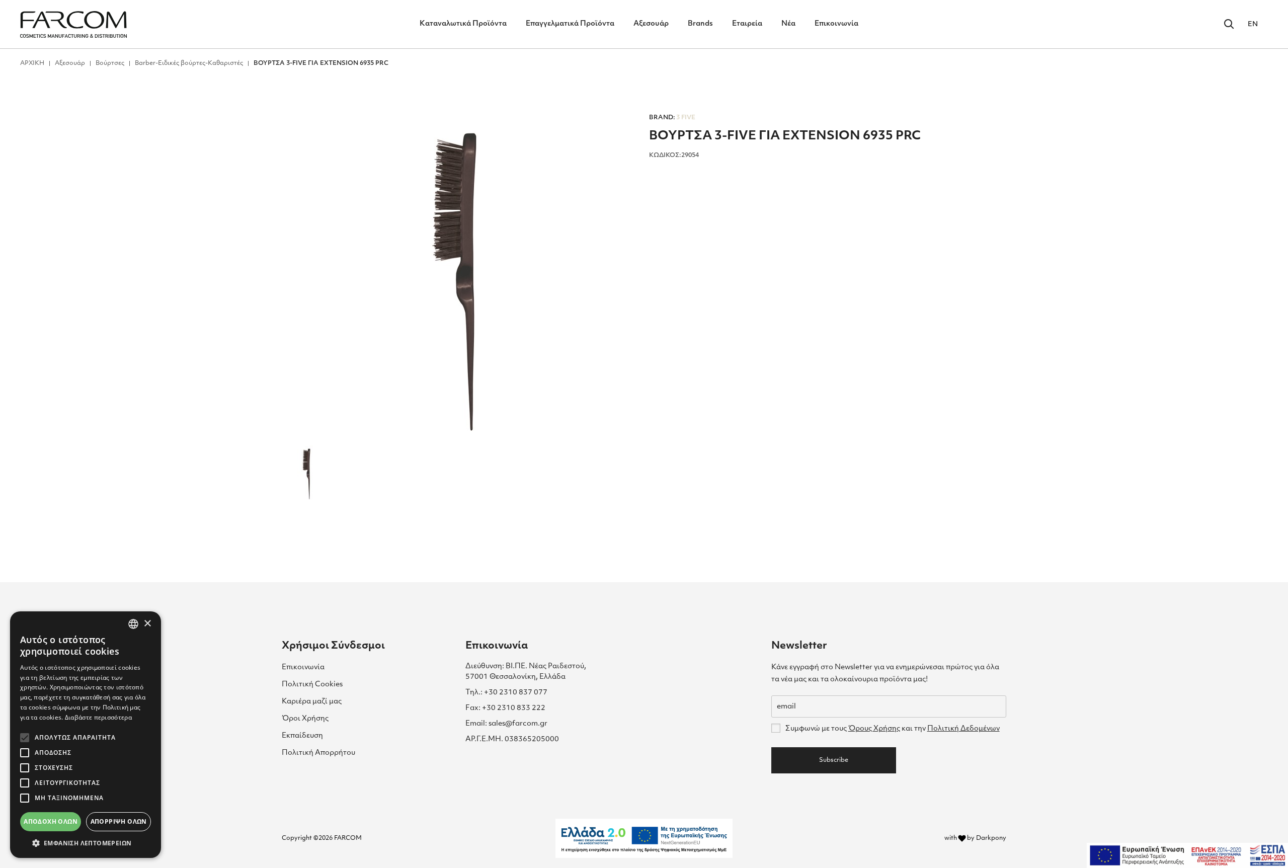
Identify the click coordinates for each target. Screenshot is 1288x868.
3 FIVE (672, 118)
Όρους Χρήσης (874, 729)
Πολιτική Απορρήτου (318, 753)
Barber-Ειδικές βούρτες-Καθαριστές (189, 63)
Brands (700, 24)
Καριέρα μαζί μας (312, 701)
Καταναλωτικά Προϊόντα (463, 24)
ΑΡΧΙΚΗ (32, 63)
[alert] (85, 734)
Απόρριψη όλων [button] (119, 821)
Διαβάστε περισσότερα (98, 717)
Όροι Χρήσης (305, 719)
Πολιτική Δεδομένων (963, 729)
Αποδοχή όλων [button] (50, 821)
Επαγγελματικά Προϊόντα (570, 24)
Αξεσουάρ (651, 24)
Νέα (788, 24)
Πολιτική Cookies (312, 684)
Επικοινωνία (836, 24)
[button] (85, 843)
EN (1253, 24)
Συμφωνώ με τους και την (892, 729)
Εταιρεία (747, 24)
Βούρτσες (110, 63)
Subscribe (833, 760)
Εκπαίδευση (302, 736)
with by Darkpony (975, 838)
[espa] (1187, 855)
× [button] (147, 623)
